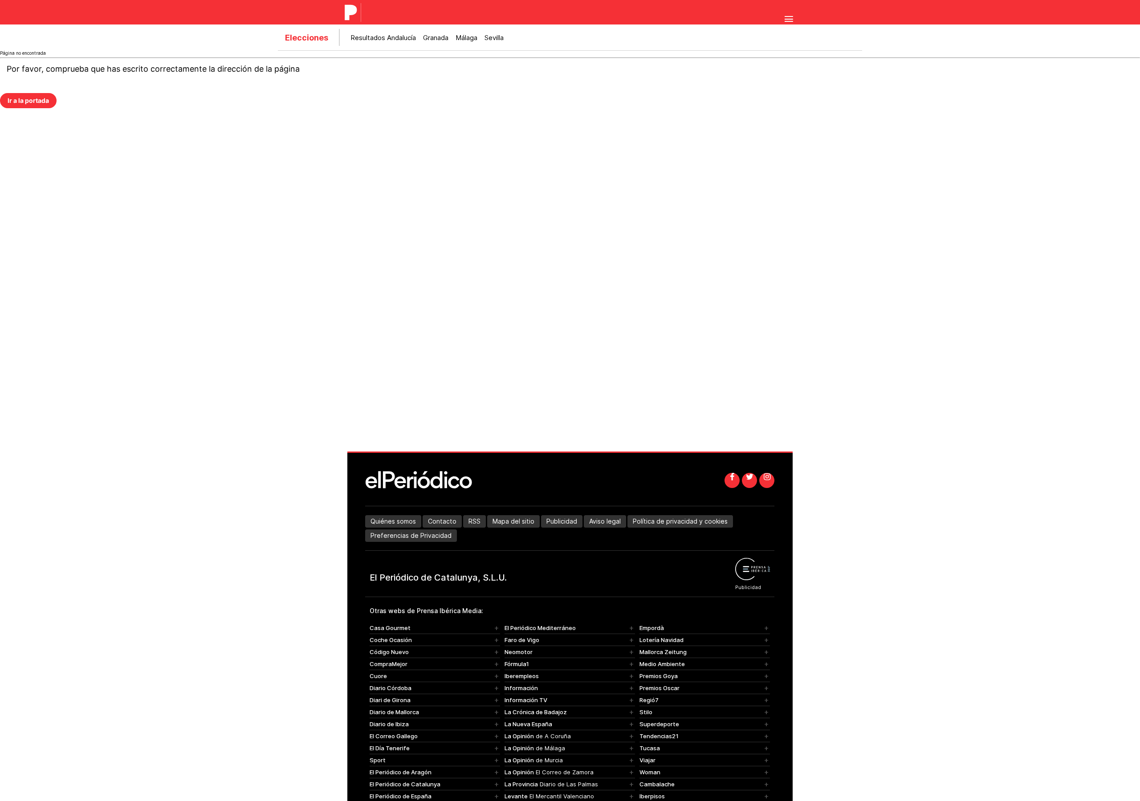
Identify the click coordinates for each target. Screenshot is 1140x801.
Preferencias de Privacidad (411, 535)
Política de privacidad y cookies (680, 521)
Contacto (442, 521)
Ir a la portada (28, 100)
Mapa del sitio (513, 521)
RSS (474, 521)
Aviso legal (605, 521)
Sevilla (494, 37)
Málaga (466, 37)
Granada (435, 37)
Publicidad (561, 521)
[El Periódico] (350, 12)
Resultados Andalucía (383, 37)
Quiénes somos (393, 521)
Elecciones (306, 37)
